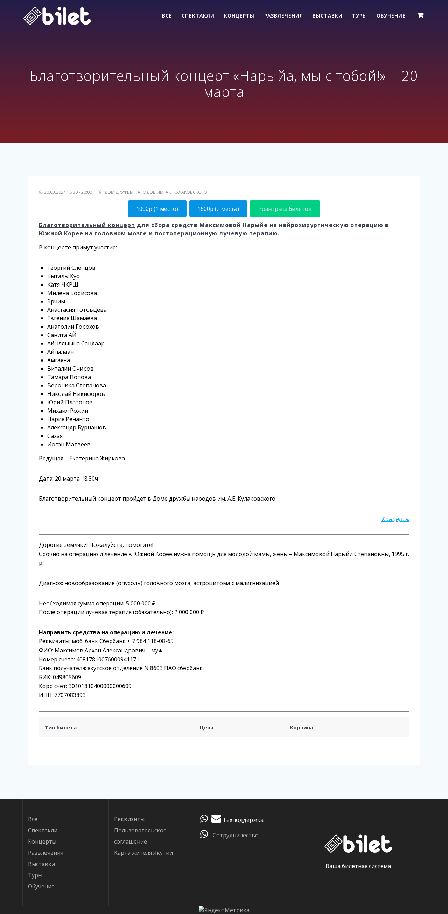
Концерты (239, 15)
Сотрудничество (235, 835)
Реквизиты (129, 819)
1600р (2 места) (218, 209)
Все (167, 15)
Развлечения (283, 15)
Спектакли (198, 15)
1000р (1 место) (157, 209)
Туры (359, 15)
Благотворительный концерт (87, 225)
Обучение (391, 15)
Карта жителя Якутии (143, 853)
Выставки (328, 15)
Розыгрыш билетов (285, 209)
